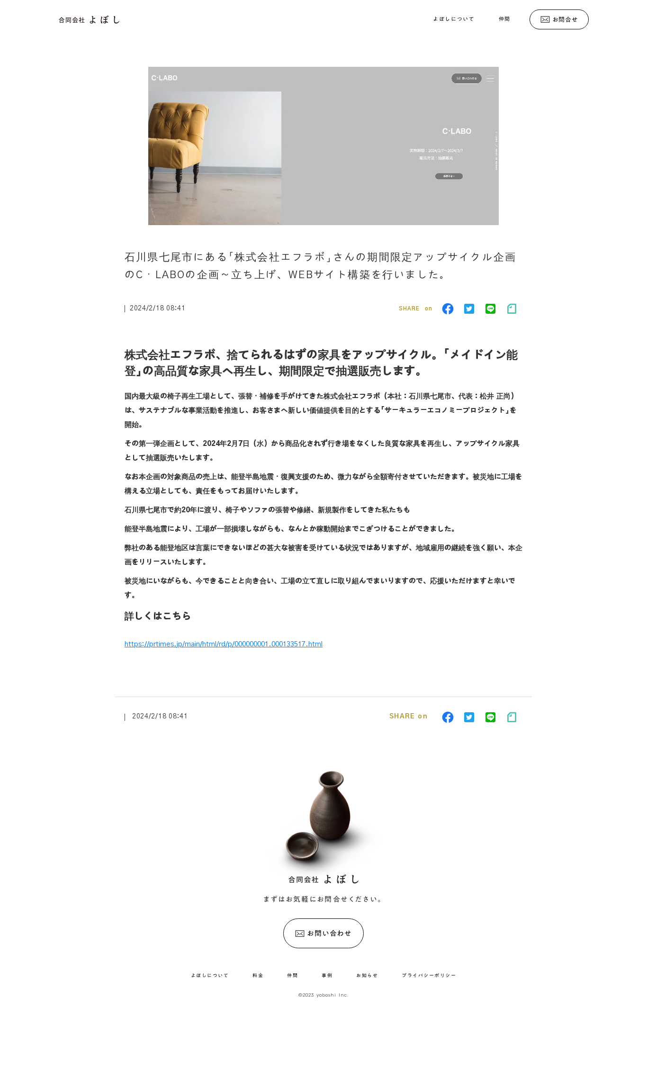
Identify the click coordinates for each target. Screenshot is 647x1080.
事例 (327, 975)
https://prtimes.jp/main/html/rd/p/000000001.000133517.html (224, 644)
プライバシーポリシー (429, 975)
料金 (257, 975)
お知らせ (367, 975)
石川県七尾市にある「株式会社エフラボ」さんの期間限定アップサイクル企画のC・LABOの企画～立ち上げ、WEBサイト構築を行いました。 (320, 266)
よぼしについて (454, 19)
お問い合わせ (329, 933)
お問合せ (565, 19)
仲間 (505, 19)
